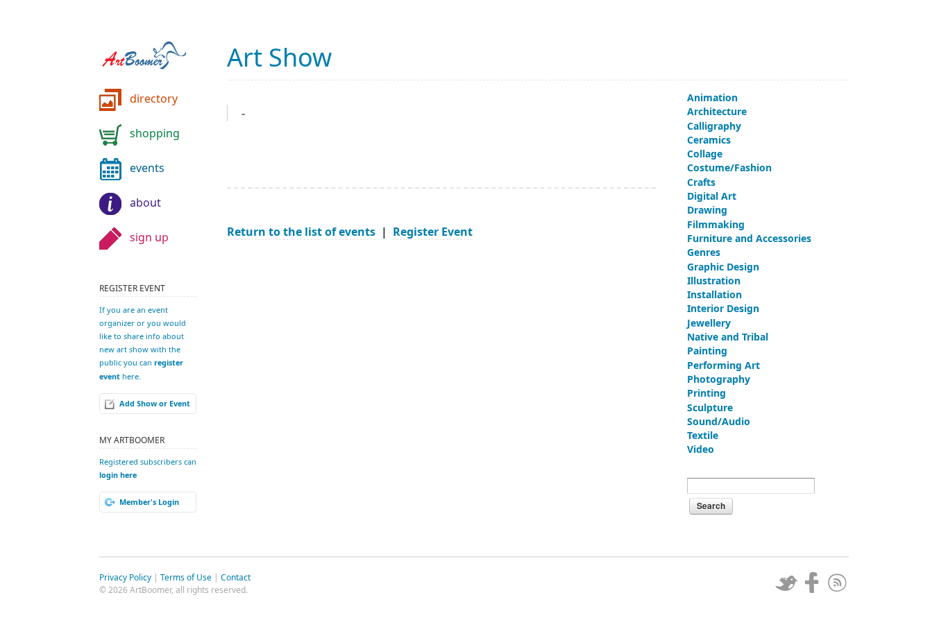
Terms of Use (186, 577)
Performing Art (723, 365)
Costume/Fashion (729, 167)
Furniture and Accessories (749, 238)
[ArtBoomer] (154, 48)
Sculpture (710, 407)
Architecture (717, 111)
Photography (718, 379)
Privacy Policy (125, 577)
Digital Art (711, 196)
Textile (702, 435)
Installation (714, 294)
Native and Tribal (727, 336)
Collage (704, 153)
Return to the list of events (301, 231)
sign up (149, 237)
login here (118, 475)
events (147, 167)
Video (700, 449)
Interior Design (723, 308)
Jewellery (709, 322)
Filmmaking (716, 224)
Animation (712, 97)
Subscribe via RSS (838, 582)
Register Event (433, 231)
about (145, 202)
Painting (707, 350)
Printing (706, 392)
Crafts (701, 182)
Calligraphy (714, 125)
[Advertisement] (441, 351)
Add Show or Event (154, 403)
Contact (236, 577)
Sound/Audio (718, 421)
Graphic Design (723, 266)
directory (154, 98)
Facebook (812, 582)
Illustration (713, 280)
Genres (703, 252)
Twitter (786, 582)
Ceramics (709, 139)
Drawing (707, 209)
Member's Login (149, 502)
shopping (155, 133)
